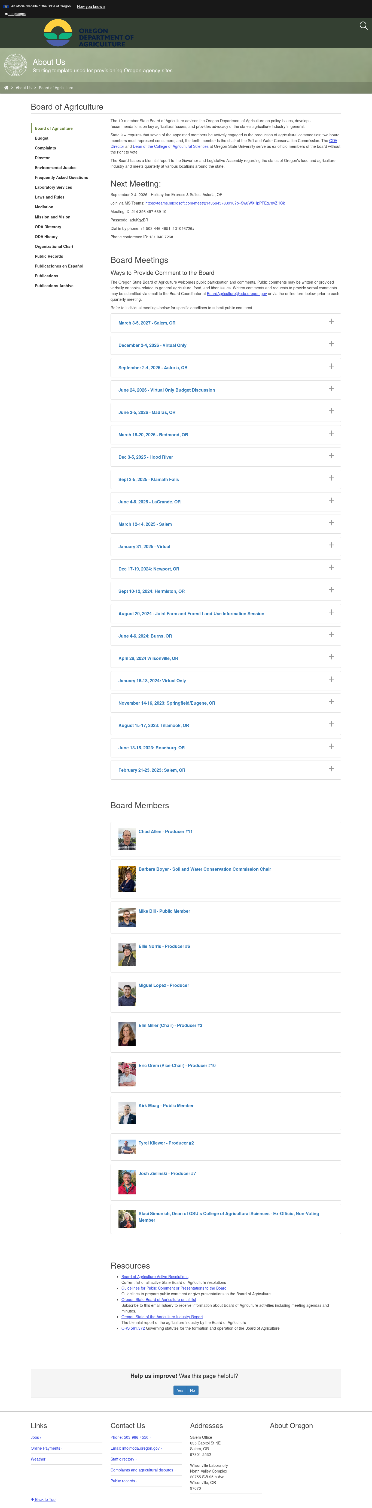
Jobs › (36, 1437)
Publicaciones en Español (59, 266)
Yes (180, 1390)
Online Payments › (47, 1448)
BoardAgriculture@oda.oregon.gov (237, 293)
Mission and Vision (53, 217)
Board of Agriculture (54, 128)
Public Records (49, 256)
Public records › (124, 1480)
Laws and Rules (50, 197)
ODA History (46, 236)
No (192, 1390)
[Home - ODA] (6, 87)
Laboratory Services (53, 187)
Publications (46, 275)
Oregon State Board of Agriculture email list (158, 1299)
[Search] (364, 26)
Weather (38, 1459)
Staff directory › (124, 1459)
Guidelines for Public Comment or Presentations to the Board (174, 1288)
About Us (24, 87)
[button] (15, 13)
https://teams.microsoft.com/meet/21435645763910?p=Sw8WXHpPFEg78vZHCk (215, 203)
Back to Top (45, 1499)
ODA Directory (48, 226)
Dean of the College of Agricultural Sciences (171, 146)
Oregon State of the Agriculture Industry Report (162, 1316)
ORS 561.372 (133, 1328)
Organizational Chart (54, 246)
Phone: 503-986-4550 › (131, 1437)
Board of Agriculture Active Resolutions (154, 1276)
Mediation (44, 206)
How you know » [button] (91, 6)
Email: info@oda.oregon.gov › (136, 1448)
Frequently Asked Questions (61, 177)
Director (42, 157)
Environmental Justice (56, 167)
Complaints (45, 148)
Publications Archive (54, 285)
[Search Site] (137, 32)
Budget (41, 138)
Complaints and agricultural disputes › (143, 1470)
